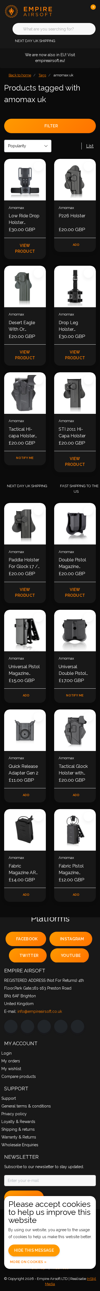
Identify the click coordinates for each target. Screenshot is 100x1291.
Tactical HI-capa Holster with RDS (22, 433)
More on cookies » (28, 1262)
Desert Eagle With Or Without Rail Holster (22, 326)
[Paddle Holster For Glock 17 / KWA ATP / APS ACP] (25, 523)
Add (76, 245)
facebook (27, 939)
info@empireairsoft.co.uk (40, 1011)
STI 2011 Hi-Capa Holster (72, 432)
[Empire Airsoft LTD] (29, 11)
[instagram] (27, 1026)
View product (25, 248)
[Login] (69, 11)
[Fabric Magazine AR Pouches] (25, 830)
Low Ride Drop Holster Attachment (24, 219)
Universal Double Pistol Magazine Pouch (72, 670)
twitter (28, 955)
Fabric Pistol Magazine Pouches (71, 869)
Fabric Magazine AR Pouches (22, 869)
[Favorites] (80, 11)
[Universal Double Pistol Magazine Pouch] (75, 630)
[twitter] (44, 1026)
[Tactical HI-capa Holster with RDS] (25, 393)
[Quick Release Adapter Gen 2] (25, 730)
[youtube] (61, 1026)
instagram (72, 939)
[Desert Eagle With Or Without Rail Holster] (25, 286)
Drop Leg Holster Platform (68, 326)
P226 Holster (72, 215)
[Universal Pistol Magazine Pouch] (25, 630)
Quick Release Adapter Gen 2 (23, 770)
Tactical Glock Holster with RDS (73, 770)
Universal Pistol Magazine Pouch (24, 670)
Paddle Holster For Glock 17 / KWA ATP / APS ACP (24, 563)
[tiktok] (77, 1026)
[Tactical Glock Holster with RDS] (75, 730)
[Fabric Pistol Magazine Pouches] (75, 830)
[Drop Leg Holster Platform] (75, 286)
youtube (71, 955)
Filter (51, 126)
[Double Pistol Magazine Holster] (75, 523)
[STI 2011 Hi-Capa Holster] (75, 393)
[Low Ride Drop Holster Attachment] (25, 179)
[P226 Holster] (75, 179)
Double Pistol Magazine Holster (72, 563)
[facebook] (11, 1026)
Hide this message (34, 1250)
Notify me (25, 458)
